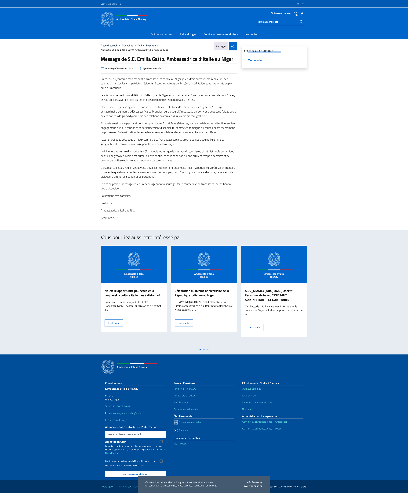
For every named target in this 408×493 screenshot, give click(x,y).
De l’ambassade (146, 45)
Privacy (162, 449)
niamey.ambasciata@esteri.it (128, 413)
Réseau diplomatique (185, 395)
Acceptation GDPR (116, 442)
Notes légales (111, 453)
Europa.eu (183, 430)
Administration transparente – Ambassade (264, 422)
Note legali (107, 486)
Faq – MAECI (180, 443)
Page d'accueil (109, 45)
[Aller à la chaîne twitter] (295, 13)
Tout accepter (253, 486)
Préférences (254, 483)
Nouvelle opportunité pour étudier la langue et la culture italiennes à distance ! (133, 293)
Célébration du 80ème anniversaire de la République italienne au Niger (202, 293)
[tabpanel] (134, 296)
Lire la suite (115, 323)
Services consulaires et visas (257, 402)
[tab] (200, 349)
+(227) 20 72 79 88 (119, 406)
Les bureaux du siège (116, 420)
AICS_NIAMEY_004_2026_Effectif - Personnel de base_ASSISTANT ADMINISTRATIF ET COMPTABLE (269, 295)
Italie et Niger (249, 395)
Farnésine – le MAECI (185, 389)
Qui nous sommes (251, 389)
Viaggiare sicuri (181, 402)
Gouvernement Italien (111, 3)
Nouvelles (127, 45)
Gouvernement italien (190, 422)
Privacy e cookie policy (129, 486)
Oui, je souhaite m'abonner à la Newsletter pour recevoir (131, 461)
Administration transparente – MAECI (262, 428)
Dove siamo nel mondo (186, 409)
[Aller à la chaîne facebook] (301, 13)
